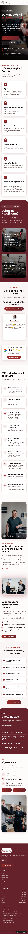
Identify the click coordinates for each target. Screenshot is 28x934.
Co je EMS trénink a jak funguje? (12, 732)
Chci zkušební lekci (14, 702)
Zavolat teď (7, 790)
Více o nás (4, 568)
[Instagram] (2, 860)
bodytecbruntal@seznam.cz (10, 915)
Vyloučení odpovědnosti (7, 922)
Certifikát (3, 881)
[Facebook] (6, 860)
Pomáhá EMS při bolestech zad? (12, 748)
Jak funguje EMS (8, 43)
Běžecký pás (4, 877)
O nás (2, 873)
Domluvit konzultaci (9, 636)
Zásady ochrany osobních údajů (9, 918)
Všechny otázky (6, 725)
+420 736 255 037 (7, 909)
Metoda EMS (4, 875)
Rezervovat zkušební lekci (10, 38)
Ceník (2, 879)
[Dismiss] (26, 932)
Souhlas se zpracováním (7, 920)
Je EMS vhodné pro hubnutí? (11, 743)
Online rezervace (19, 790)
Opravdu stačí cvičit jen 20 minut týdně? (12, 738)
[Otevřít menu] (25, 2)
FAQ (2, 883)
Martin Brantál (13, 320)
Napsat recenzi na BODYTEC (14, 308)
